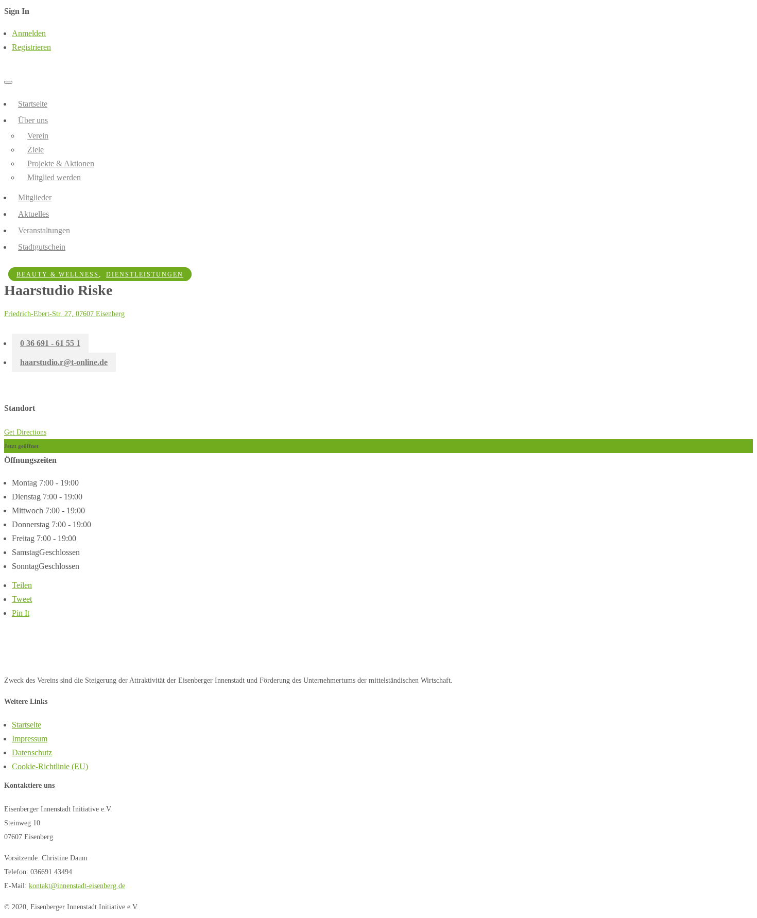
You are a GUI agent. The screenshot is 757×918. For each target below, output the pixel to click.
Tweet (22, 599)
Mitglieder (34, 197)
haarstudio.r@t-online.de (64, 362)
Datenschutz (32, 752)
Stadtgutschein (41, 247)
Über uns (33, 120)
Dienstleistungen (144, 274)
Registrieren (31, 47)
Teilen (22, 585)
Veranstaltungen (44, 230)
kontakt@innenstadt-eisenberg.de (77, 886)
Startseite (32, 103)
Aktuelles (33, 214)
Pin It (20, 613)
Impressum (29, 738)
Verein (37, 135)
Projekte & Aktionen (60, 163)
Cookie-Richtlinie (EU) (50, 766)
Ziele (35, 149)
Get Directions (25, 432)
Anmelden (29, 33)
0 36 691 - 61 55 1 (50, 343)
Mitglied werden (54, 177)
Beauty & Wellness (57, 274)
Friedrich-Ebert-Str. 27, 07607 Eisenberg (64, 314)
